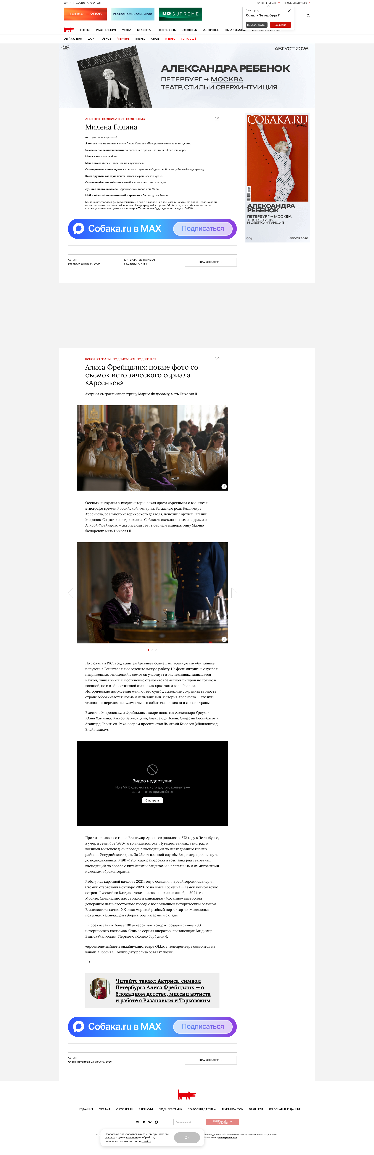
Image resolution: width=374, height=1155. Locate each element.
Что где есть (166, 30)
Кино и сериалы (98, 359)
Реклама (104, 1109)
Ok (187, 1138)
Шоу (91, 38)
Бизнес (140, 38)
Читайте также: (137, 980)
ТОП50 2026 (188, 38)
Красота (144, 30)
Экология (189, 30)
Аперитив (123, 38)
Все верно (280, 24)
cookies (146, 1141)
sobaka (72, 263)
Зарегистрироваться (88, 2)
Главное (105, 38)
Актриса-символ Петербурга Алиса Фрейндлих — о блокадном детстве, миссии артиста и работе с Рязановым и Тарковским (163, 990)
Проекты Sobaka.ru (295, 2)
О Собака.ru (124, 1109)
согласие (132, 1137)
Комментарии (209, 262)
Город (85, 30)
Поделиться (135, 119)
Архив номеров (232, 1109)
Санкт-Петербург (266, 2)
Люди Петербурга (170, 1109)
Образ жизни (235, 30)
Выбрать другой (256, 24)
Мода (126, 30)
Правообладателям (202, 1109)
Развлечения (106, 30)
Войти (67, 2)
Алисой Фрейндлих (101, 525)
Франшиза (256, 1109)
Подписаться (113, 119)
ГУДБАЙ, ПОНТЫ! (135, 263)
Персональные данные (284, 1109)
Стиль (155, 38)
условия (110, 1137)
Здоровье (211, 30)
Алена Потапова (79, 1061)
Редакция (86, 1109)
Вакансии (146, 1109)
